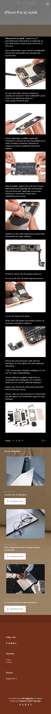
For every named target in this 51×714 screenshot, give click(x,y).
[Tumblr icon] (28, 704)
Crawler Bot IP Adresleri (15, 495)
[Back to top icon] (45, 708)
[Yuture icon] (31, 704)
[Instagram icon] (26, 704)
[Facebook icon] (20, 704)
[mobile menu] (47, 4)
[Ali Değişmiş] (25, 4)
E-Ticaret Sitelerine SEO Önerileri (20, 602)
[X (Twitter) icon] (23, 704)
